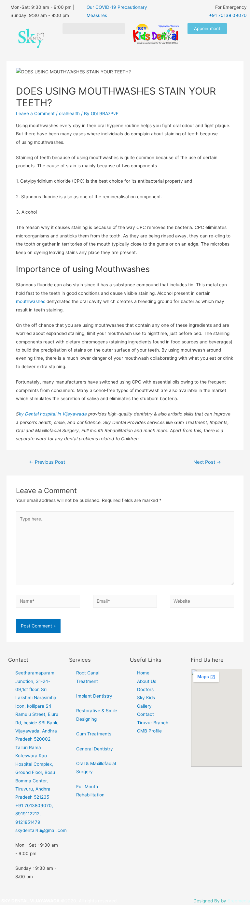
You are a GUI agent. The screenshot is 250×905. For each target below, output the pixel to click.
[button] (93, 28)
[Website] (202, 602)
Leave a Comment (35, 113)
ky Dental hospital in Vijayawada (53, 413)
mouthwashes (30, 301)
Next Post (207, 462)
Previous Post (47, 462)
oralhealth (69, 113)
